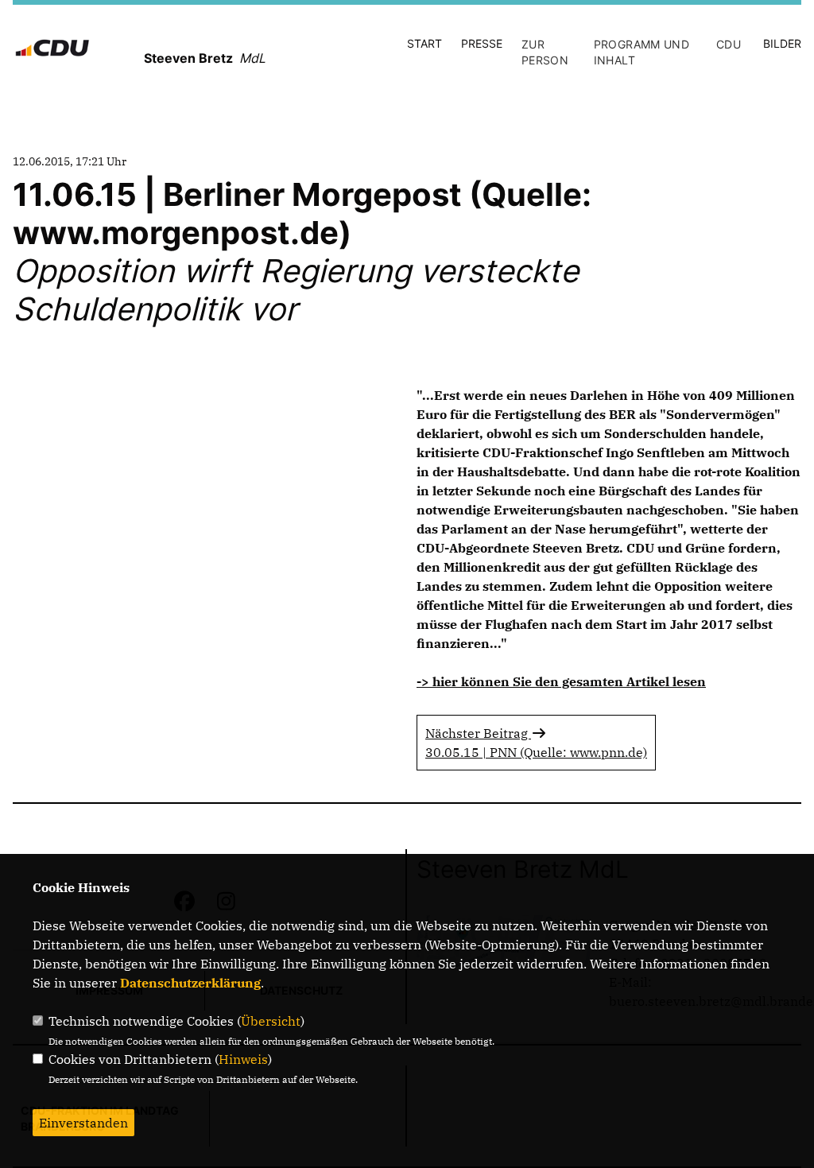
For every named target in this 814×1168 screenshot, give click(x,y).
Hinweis (243, 1059)
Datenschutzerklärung (190, 983)
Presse (481, 43)
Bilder (782, 43)
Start (424, 43)
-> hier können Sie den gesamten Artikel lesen (561, 681)
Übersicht (270, 1021)
